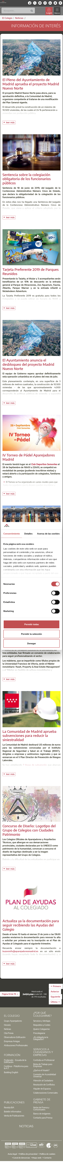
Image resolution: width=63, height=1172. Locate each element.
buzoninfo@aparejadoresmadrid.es (20, 951)
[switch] (55, 593)
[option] (17, 1021)
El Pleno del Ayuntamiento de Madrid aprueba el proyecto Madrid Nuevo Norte (30, 83)
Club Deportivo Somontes (44, 464)
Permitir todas (31, 624)
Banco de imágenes (41, 1113)
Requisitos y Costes (41, 1025)
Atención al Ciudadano (43, 1080)
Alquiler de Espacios (42, 1088)
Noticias (7, 1029)
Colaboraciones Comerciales (45, 1092)
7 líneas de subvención (35, 765)
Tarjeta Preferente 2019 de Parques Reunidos (30, 271)
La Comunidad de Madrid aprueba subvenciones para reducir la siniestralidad (29, 735)
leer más (10, 122)
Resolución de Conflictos (44, 1084)
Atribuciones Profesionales (16, 1045)
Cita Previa (8, 1033)
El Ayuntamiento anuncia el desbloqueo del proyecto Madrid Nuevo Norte (28, 364)
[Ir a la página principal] (3, 2)
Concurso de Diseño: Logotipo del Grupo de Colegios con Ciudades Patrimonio (29, 830)
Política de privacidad (28, 1154)
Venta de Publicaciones (14, 1115)
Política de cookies (47, 1154)
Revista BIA (9, 1107)
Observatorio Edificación (14, 1037)
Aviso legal (12, 1154)
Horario (7, 1025)
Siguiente (55, 996)
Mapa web (36, 1158)
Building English (11, 1072)
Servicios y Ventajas (41, 1020)
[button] (10, 994)
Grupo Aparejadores (13, 1020)
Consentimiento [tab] (11, 533)
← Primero (56, 986)
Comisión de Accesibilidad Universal (44, 1075)
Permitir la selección (31, 634)
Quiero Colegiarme (41, 1029)
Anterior (55, 991)
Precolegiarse (39, 1033)
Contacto (47, 1158)
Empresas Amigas (12, 1041)
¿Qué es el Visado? (41, 1070)
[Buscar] (32, 11)
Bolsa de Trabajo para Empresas (42, 1065)
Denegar (31, 643)
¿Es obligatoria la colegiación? (40, 1038)
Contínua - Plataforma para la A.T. (16, 1067)
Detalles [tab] (28, 533)
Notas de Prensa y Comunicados (41, 1108)
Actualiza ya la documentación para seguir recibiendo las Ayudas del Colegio (30, 925)
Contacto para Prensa (42, 1117)
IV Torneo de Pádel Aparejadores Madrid (28, 457)
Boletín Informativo (12, 1111)
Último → (55, 1002)
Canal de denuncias (21, 1158)
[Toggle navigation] (57, 11)
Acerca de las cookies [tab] (48, 533)
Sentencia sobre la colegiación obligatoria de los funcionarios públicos (26, 178)
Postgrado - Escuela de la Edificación (15, 1061)
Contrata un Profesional (43, 1060)
